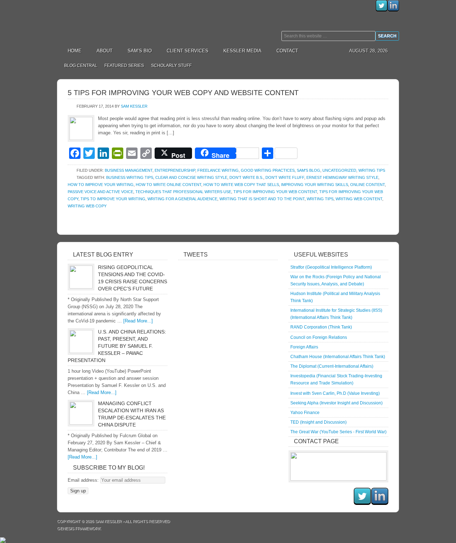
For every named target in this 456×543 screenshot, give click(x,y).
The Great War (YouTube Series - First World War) (338, 431)
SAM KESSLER (108, 521)
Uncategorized (339, 170)
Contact (287, 50)
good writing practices (268, 170)
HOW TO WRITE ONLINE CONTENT (168, 184)
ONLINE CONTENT (367, 184)
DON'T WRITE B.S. (246, 177)
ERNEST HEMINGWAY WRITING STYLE (342, 177)
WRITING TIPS (320, 199)
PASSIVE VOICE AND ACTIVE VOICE (100, 192)
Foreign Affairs (304, 347)
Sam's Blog (308, 170)
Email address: (84, 480)
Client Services (184, 50)
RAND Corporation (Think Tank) (321, 327)
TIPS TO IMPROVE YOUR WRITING (113, 199)
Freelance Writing (218, 170)
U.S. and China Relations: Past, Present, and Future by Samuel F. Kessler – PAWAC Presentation (117, 346)
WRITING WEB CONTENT (359, 199)
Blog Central (80, 65)
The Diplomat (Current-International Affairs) (331, 366)
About (101, 50)
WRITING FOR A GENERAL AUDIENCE (182, 199)
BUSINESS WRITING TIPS (129, 177)
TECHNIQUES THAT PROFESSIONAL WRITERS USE (183, 192)
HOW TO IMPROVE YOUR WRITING (101, 184)
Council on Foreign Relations (318, 337)
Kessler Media (242, 50)
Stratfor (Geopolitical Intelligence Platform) (331, 267)
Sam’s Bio (140, 50)
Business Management (128, 170)
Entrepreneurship (175, 170)
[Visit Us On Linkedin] (393, 9)
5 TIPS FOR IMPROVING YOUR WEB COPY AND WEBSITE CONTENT (183, 93)
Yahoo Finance (305, 412)
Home (75, 50)
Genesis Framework (79, 528)
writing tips (371, 170)
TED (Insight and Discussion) (318, 422)
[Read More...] (138, 321)
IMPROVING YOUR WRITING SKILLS (314, 184)
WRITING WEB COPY (87, 206)
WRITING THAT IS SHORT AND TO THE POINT (262, 199)
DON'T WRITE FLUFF (284, 177)
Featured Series (122, 65)
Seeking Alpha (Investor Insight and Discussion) (336, 402)
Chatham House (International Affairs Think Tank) (337, 356)
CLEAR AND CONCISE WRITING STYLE (191, 177)
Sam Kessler (121, 21)
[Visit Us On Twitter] (381, 9)
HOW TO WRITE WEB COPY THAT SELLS (241, 184)
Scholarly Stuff (169, 65)
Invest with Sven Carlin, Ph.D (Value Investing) (335, 393)
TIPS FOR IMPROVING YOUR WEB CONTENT (275, 192)
